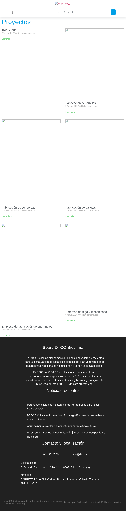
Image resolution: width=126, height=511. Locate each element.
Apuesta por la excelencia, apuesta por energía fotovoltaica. (61, 426)
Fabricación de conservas (18, 207)
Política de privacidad (88, 502)
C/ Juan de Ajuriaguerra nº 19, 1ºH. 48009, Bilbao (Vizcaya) (55, 467)
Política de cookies (111, 502)
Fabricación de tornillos (80, 103)
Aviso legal (69, 502)
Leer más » (7, 39)
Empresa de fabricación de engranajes (27, 326)
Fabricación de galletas (80, 207)
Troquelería (9, 30)
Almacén (26, 474)
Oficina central (29, 462)
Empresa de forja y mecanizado (86, 312)
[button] (113, 12)
